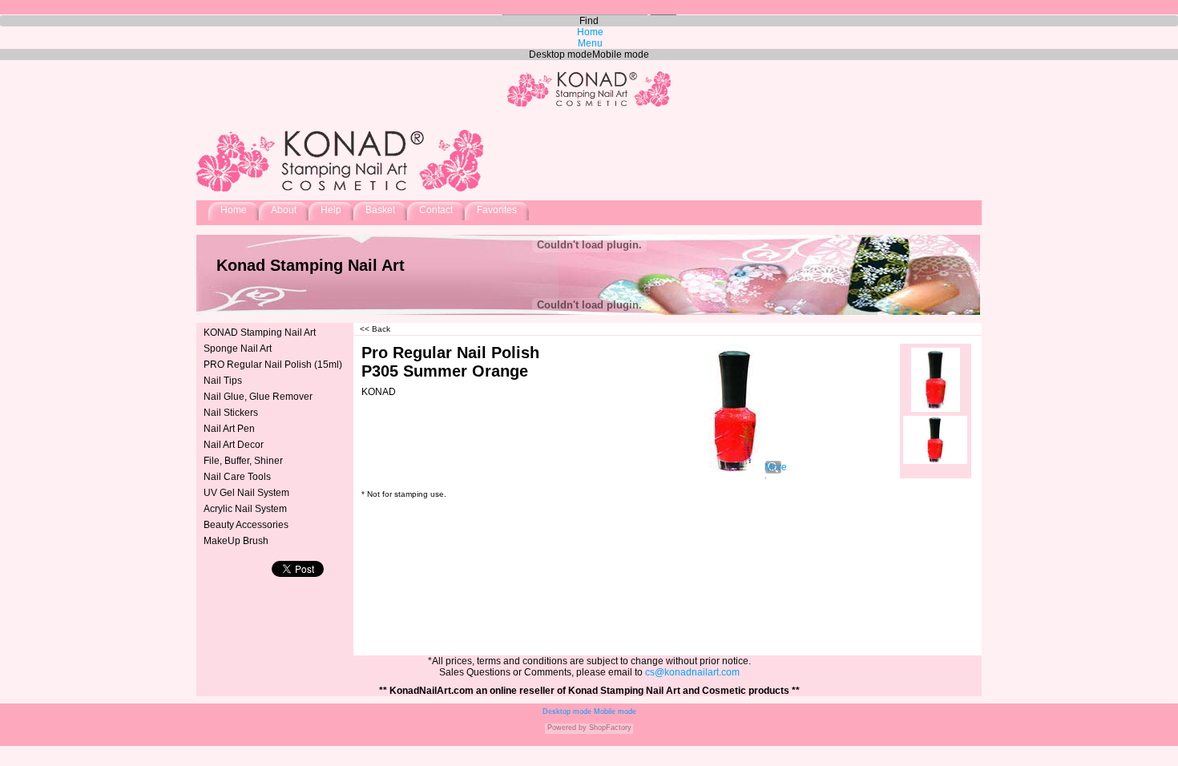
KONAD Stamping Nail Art (260, 332)
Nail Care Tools (237, 476)
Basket (380, 210)
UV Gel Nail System (246, 492)
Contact (436, 210)
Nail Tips (223, 380)
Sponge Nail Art (238, 348)
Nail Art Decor (234, 444)
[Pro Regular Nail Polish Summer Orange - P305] (935, 380)
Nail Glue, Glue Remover (258, 396)
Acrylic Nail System (245, 508)
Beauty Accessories (246, 524)
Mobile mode (613, 712)
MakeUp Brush (236, 540)
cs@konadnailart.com (692, 672)
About (284, 210)
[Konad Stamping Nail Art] (589, 105)
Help (331, 210)
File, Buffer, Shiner (243, 460)
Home (233, 210)
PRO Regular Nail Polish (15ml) (273, 364)
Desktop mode (567, 712)
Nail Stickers (231, 412)
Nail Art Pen (229, 428)
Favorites (497, 210)
